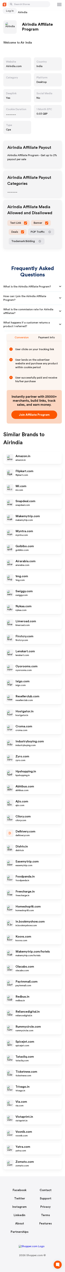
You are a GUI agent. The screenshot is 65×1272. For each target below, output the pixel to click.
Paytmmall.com (27, 981)
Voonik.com (24, 1131)
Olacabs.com (25, 966)
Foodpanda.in (25, 876)
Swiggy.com (24, 591)
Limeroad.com (26, 621)
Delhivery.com (25, 831)
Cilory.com (23, 816)
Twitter (19, 1198)
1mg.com (22, 576)
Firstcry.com (24, 636)
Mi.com (21, 486)
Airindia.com (14, 66)
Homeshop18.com (28, 906)
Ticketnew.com (26, 1071)
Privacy (45, 1206)
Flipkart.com (24, 471)
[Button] (11, 4)
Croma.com (24, 726)
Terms (45, 1215)
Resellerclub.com (27, 696)
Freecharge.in (25, 891)
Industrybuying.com (30, 741)
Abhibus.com (25, 786)
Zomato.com (25, 1161)
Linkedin (19, 1215)
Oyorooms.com (27, 666)
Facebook (19, 1190)
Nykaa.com (24, 606)
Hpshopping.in (26, 771)
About (19, 1223)
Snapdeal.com (25, 501)
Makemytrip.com (28, 516)
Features (45, 1223)
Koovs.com (23, 936)
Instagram (19, 1206)
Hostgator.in (25, 711)
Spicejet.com (25, 1041)
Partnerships (19, 1231)
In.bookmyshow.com (30, 921)
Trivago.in (23, 1086)
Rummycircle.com (28, 1026)
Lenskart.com (25, 651)
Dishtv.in (22, 846)
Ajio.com (22, 801)
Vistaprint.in (24, 1116)
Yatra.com (23, 1146)
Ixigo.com (23, 681)
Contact (46, 1190)
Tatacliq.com (25, 1056)
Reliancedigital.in (28, 1011)
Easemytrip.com (27, 861)
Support (45, 1198)
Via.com (21, 1101)
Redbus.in (22, 996)
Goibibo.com (25, 546)
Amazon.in (23, 456)
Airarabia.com (26, 561)
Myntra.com (24, 531)
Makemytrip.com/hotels (33, 951)
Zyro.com (22, 756)
